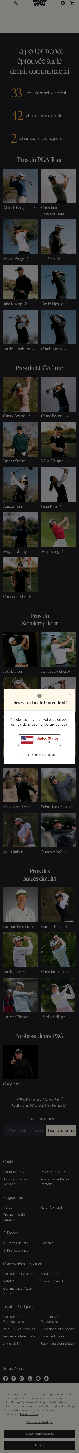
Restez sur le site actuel (40, 754)
